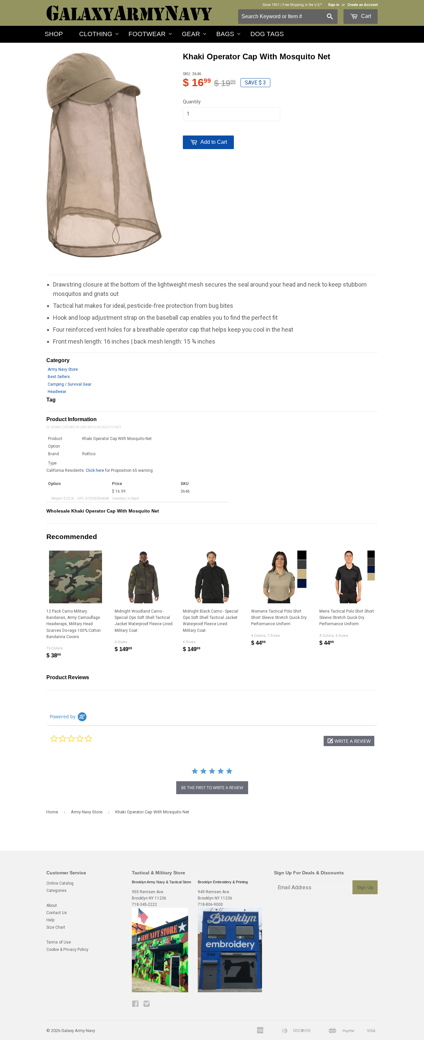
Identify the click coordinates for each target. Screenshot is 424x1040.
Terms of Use (58, 942)
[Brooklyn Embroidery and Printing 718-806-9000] (230, 991)
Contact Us (56, 912)
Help (50, 920)
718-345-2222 (144, 904)
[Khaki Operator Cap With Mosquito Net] (104, 155)
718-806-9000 (210, 904)
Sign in (333, 5)
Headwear (57, 391)
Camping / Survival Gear (69, 384)
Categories (56, 890)
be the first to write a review (212, 788)
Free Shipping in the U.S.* (302, 5)
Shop (54, 33)
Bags (225, 33)
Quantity (192, 101)
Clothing (95, 33)
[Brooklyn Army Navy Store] (160, 991)
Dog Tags (267, 33)
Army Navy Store (63, 369)
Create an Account (362, 5)
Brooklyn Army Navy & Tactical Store (161, 882)
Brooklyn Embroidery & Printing (223, 882)
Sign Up (365, 887)
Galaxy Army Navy (78, 1030)
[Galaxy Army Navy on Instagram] (146, 1005)
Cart (365, 16)
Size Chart (55, 927)
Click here (95, 470)
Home (52, 811)
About (51, 905)
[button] (349, 741)
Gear (191, 33)
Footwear (147, 33)
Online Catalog (60, 883)
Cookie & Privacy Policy (67, 949)
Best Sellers (59, 376)
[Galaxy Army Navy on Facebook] (135, 1005)
